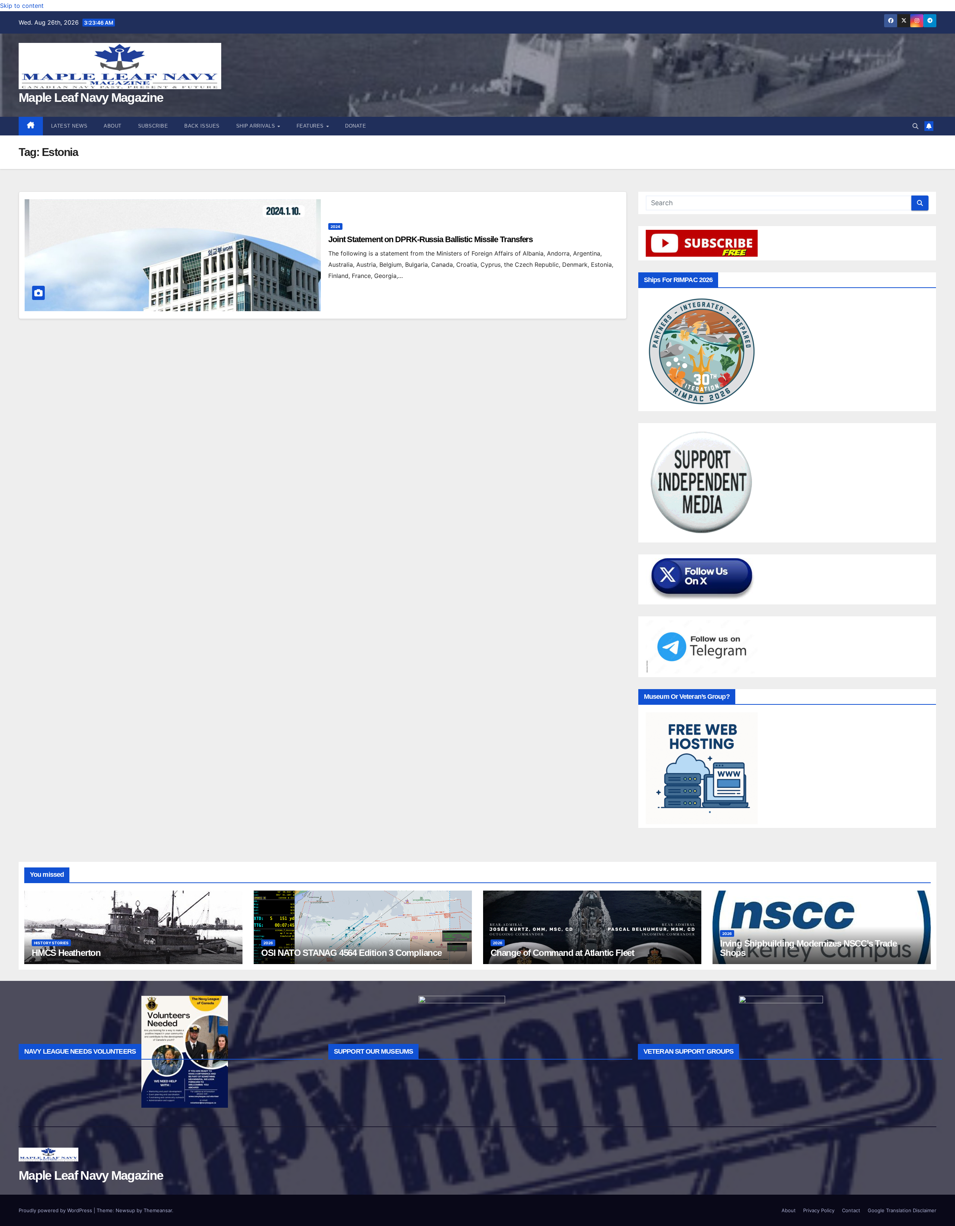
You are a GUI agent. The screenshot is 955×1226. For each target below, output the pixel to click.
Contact (851, 1210)
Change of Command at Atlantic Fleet (562, 953)
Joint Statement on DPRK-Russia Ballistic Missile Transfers (430, 239)
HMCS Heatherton (66, 953)
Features (311, 126)
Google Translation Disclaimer (902, 1210)
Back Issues (202, 126)
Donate (355, 126)
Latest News (69, 126)
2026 (268, 943)
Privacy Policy (819, 1210)
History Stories (51, 943)
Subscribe (153, 126)
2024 (335, 226)
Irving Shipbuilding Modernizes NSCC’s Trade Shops (808, 948)
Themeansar (158, 1210)
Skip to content (22, 5)
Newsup (125, 1210)
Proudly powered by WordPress (56, 1210)
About (113, 126)
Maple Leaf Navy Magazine (91, 97)
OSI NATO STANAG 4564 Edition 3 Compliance (351, 953)
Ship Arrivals (256, 126)
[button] (915, 126)
